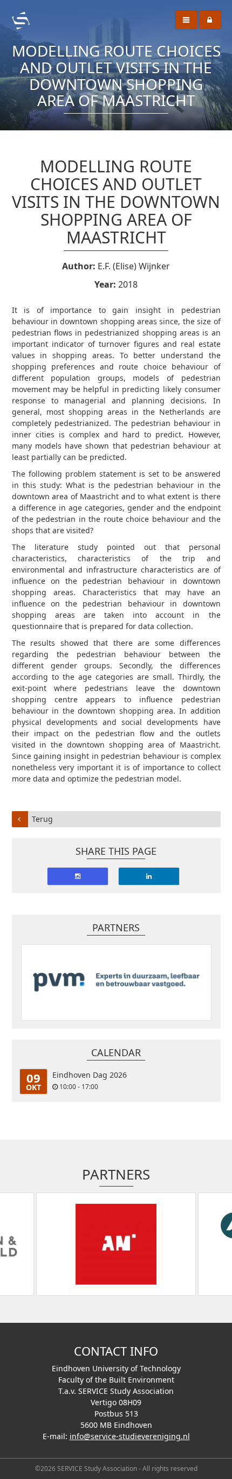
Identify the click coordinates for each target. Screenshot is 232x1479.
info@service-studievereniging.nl (130, 1436)
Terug (42, 819)
